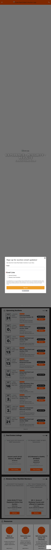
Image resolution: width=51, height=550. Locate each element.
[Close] (45, 258)
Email (8, 265)
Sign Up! (25, 287)
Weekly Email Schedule (14, 277)
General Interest (12, 275)
